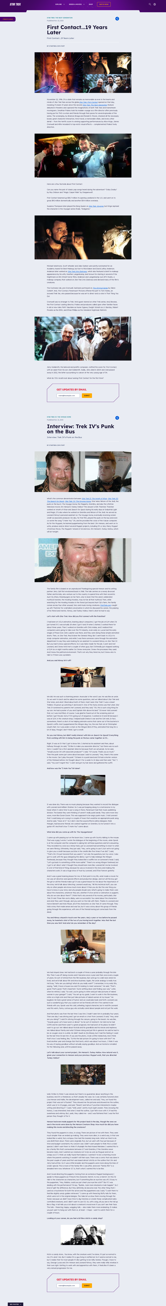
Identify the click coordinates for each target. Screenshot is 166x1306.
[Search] (150, 4)
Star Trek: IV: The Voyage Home (78, 501)
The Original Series (100, 288)
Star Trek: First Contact (88, 102)
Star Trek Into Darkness (77, 271)
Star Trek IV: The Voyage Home (59, 417)
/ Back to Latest (8, 19)
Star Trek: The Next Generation (60, 18)
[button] (15, 4)
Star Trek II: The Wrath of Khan (94, 498)
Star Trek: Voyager (96, 206)
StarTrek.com (105, 605)
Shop (91, 4)
